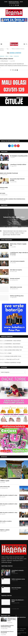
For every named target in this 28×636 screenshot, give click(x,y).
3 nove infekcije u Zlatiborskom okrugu (13, 347)
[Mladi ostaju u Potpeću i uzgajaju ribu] (4, 246)
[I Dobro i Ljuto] (14, 469)
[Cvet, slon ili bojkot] (5, 590)
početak (2, 48)
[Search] (26, 44)
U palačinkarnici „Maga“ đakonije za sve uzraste (19, 253)
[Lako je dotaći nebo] (23, 489)
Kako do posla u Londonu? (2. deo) (8, 504)
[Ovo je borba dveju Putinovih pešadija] (4, 181)
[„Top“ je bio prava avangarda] (4, 263)
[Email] (18, 5)
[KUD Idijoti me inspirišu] (4, 272)
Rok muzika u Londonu (6, 521)
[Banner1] (14, 390)
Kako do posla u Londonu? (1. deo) (8, 512)
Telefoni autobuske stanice (18, 579)
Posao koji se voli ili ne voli (13, 359)
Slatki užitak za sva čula (16, 287)
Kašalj (9, 353)
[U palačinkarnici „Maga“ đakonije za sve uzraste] (4, 255)
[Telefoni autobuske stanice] (5, 581)
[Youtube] (15, 5)
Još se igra (2, 193)
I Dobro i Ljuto (4, 480)
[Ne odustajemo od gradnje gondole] (4, 158)
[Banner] (14, 439)
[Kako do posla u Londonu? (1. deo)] (23, 515)
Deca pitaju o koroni (6, 58)
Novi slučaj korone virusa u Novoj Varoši (7, 632)
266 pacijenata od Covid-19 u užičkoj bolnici (11, 619)
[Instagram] (13, 5)
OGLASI (21, 1)
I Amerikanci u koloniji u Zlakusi (18, 164)
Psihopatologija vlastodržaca (18, 617)
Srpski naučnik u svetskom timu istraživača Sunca (12, 199)
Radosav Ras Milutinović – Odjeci (14, 217)
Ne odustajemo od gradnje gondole (19, 155)
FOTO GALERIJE (20, 630)
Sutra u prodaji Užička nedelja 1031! (13, 350)
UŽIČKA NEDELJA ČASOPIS (14, 3)
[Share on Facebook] (12, 70)
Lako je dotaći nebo (5, 486)
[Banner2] (14, 414)
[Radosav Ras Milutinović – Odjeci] (5, 602)
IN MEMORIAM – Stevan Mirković (13, 340)
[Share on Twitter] (14, 70)
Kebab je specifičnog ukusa (17, 295)
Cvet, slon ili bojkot (16, 587)
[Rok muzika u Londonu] (23, 523)
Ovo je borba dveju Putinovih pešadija (17, 179)
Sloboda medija (4, 187)
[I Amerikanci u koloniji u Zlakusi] (4, 166)
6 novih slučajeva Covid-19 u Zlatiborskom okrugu (7, 626)
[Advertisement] (14, 33)
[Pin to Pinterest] (15, 70)
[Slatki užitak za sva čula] (4, 289)
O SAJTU (5, 1)
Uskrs (1, 347)
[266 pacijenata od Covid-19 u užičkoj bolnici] (4, 619)
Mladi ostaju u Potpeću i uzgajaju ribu (18, 244)
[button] (1, 218)
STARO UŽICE (23, 628)
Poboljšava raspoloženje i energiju (12, 362)
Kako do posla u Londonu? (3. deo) (8, 495)
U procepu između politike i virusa (13, 356)
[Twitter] (11, 5)
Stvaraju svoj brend (15, 278)
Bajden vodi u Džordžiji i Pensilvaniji (9, 173)
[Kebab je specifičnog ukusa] (4, 298)
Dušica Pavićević (4, 61)
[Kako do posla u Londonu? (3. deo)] (23, 497)
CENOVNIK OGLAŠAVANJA (13, 1)
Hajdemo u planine (4, 529)
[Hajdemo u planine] (23, 532)
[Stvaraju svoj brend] (4, 281)
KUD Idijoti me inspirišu (16, 269)
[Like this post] (10, 70)
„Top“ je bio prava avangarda (17, 261)
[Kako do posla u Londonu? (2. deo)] (23, 506)
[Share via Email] (17, 70)
